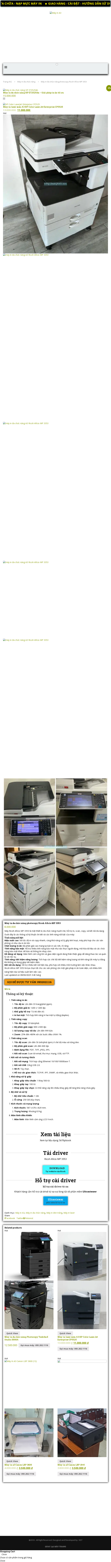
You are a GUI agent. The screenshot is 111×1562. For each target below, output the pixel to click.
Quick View (12, 1333)
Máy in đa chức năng (26, 81)
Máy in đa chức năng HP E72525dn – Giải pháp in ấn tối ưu (33, 92)
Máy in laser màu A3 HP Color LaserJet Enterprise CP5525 (33, 106)
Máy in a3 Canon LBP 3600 (18, 1464)
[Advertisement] (55, 39)
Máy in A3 (20, 1212)
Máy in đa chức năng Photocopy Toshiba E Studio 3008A (26, 1338)
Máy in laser (69, 1212)
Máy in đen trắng (54, 1212)
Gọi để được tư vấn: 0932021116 (29, 982)
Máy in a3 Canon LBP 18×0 (71, 1464)
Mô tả (7, 989)
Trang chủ (7, 81)
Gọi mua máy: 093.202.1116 (34, 1345)
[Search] (105, 70)
